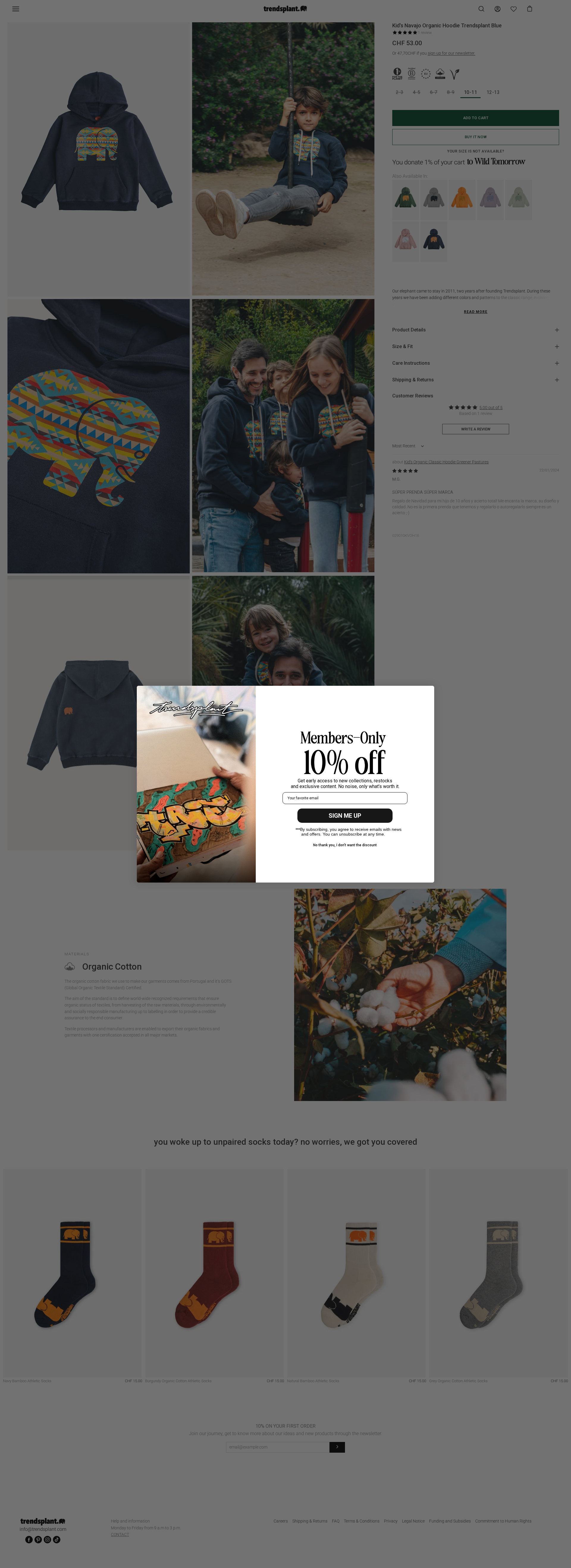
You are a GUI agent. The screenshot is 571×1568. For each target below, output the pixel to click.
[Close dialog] (426, 693)
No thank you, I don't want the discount (345, 845)
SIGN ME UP (345, 815)
